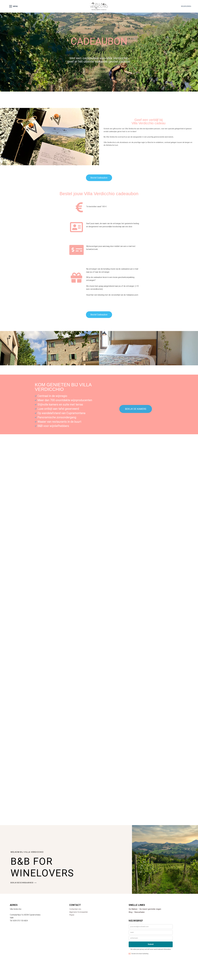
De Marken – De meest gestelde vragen (145, 909)
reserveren (186, 6)
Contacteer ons (75, 909)
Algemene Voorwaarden (78, 912)
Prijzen (71, 915)
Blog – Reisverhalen (137, 912)
